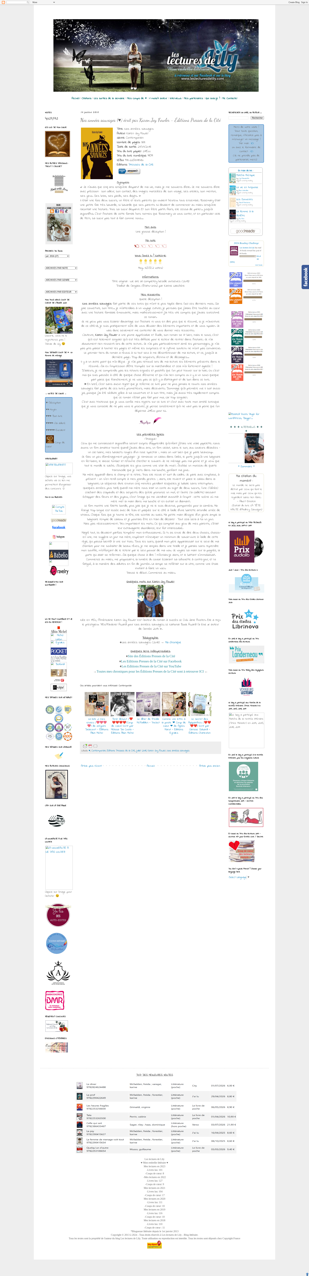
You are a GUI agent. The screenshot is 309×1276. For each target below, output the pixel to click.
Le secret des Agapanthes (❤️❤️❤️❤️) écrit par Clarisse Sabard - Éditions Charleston (199, 726)
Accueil (150, 766)
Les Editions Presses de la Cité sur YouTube (151, 666)
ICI (252, 143)
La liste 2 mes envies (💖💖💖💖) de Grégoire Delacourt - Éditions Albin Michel (96, 726)
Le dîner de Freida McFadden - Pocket (148, 721)
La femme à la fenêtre (244, 213)
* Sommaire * (246, 467)
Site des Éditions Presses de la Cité (151, 656)
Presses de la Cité (141, 164)
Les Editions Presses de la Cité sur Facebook (151, 661)
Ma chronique (173, 642)
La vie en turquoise (247, 187)
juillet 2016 (141, 751)
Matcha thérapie (245, 175)
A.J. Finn (241, 219)
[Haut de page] (307, 1274)
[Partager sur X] (113, 746)
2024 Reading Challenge (246, 243)
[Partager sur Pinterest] (123, 746)
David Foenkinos (244, 202)
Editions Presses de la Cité (121, 751)
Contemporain (99, 751)
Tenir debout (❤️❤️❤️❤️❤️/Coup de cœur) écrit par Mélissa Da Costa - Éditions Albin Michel (122, 726)
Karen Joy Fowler (157, 751)
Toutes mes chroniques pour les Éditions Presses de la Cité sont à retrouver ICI (151, 671)
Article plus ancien (209, 766)
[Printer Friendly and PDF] (90, 746)
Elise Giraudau (243, 190)
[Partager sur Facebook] (118, 746)
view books (258, 265)
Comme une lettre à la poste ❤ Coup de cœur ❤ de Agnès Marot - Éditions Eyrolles (174, 726)
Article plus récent (91, 766)
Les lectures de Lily (247, 247)
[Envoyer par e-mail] (103, 746)
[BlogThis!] (108, 746)
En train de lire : (245, 170)
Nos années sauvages (178, 751)
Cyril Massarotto (244, 178)
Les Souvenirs (244, 199)
